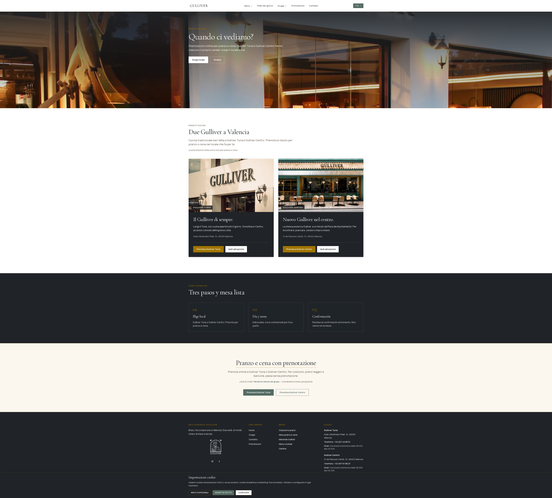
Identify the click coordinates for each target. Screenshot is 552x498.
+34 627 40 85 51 (342, 441)
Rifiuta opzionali (199, 492)
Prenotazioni (297, 5)
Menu (247, 5)
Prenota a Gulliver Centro (299, 249)
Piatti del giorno (265, 5)
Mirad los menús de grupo (267, 381)
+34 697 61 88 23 (342, 463)
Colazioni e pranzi (287, 430)
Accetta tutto (223, 492)
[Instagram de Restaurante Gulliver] (212, 461)
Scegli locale (198, 59)
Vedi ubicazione (236, 249)
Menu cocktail (285, 444)
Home (252, 430)
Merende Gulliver (287, 439)
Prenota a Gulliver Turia (208, 249)
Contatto (313, 5)
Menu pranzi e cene (288, 434)
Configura (243, 492)
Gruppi (281, 5)
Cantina (282, 448)
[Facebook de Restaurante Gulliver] (219, 461)
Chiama (217, 59)
